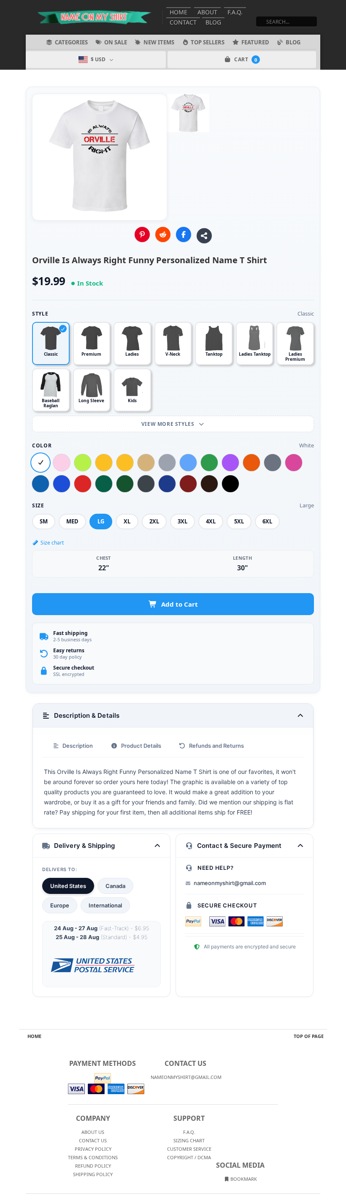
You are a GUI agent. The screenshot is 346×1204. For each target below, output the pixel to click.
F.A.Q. (235, 12)
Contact (183, 22)
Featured (255, 42)
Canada (115, 886)
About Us (92, 1132)
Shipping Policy (93, 1174)
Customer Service (189, 1149)
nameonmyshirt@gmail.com (230, 883)
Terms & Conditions (93, 1157)
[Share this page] (204, 235)
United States (68, 886)
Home (178, 12)
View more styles (168, 424)
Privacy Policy (93, 1149)
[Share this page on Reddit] (162, 234)
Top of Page (309, 1036)
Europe (59, 905)
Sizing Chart (189, 1140)
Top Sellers (207, 42)
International (105, 905)
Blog (213, 22)
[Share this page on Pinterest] (142, 234)
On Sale (115, 42)
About (207, 12)
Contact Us (93, 1140)
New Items (158, 42)
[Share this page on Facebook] (183, 234)
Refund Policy (93, 1166)
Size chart (52, 542)
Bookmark (243, 1179)
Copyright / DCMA (189, 1157)
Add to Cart (179, 604)
